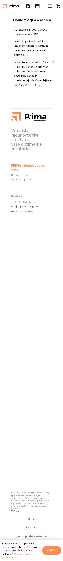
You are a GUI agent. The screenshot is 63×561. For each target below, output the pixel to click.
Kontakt (31, 527)
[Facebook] (28, 6)
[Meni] (50, 6)
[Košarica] (58, 6)
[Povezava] (11, 6)
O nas (31, 519)
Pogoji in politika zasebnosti (31, 536)
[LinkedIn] (37, 6)
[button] (31, 20)
